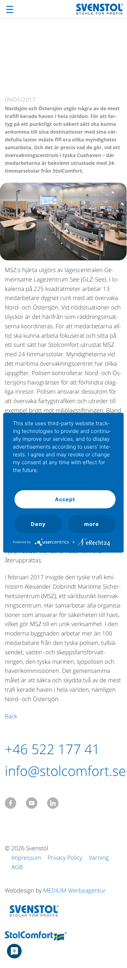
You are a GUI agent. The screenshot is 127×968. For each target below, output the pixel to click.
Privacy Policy (64, 858)
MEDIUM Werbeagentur (74, 891)
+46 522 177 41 (52, 749)
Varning (99, 858)
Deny (38, 524)
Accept (65, 499)
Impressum (26, 858)
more (91, 524)
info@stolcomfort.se (65, 771)
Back (11, 716)
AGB (17, 867)
